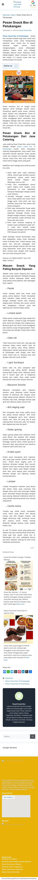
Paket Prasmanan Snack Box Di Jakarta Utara (15, 612)
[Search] (32, 736)
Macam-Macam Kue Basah (11, 872)
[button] (3, 5)
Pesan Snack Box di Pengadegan (17, 681)
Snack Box (9, 678)
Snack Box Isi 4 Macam (9, 859)
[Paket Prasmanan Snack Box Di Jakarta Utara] (18, 643)
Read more (20, 604)
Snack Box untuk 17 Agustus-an (12, 867)
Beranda (6, 15)
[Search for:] (16, 736)
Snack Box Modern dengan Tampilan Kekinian (17, 558)
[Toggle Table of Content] (15, 66)
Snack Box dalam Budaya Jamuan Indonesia (16, 861)
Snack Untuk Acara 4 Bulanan (11, 864)
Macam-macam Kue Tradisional (12, 869)
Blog (13, 15)
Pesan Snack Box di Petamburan (17, 684)
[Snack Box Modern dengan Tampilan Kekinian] (18, 590)
